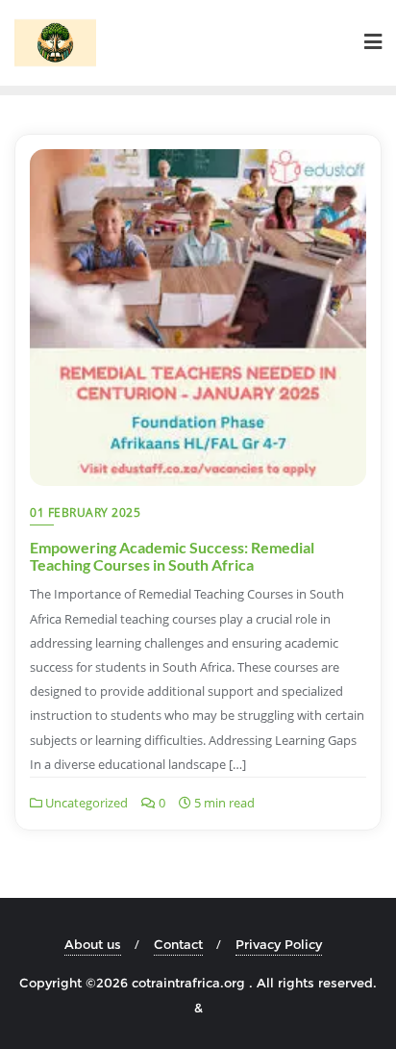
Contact (178, 944)
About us (92, 944)
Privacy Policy (278, 944)
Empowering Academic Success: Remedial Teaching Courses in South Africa (172, 556)
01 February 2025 (85, 512)
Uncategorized (85, 802)
